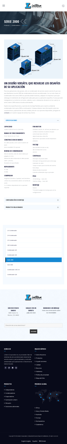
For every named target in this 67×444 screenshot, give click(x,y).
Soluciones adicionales (12, 406)
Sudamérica (39, 424)
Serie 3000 (10, 265)
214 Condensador (12, 235)
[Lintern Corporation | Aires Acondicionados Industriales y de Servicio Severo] (33, 5)
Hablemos (39, 371)
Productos (39, 358)
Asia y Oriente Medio (42, 411)
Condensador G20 (12, 274)
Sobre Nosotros (41, 355)
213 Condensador (12, 230)
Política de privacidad (42, 375)
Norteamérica (40, 421)
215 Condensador (12, 240)
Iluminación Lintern (11, 400)
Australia (39, 414)
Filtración (8, 403)
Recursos (39, 368)
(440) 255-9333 (31, 313)
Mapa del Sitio (40, 378)
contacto (6, 113)
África (38, 408)
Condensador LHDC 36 (13, 269)
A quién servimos (41, 361)
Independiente (9, 390)
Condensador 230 (12, 255)
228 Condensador (12, 245)
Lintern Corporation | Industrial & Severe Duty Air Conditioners (33, 436)
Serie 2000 (10, 260)
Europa (38, 418)
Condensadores (10, 393)
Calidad (38, 365)
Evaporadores (9, 396)
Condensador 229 (12, 250)
